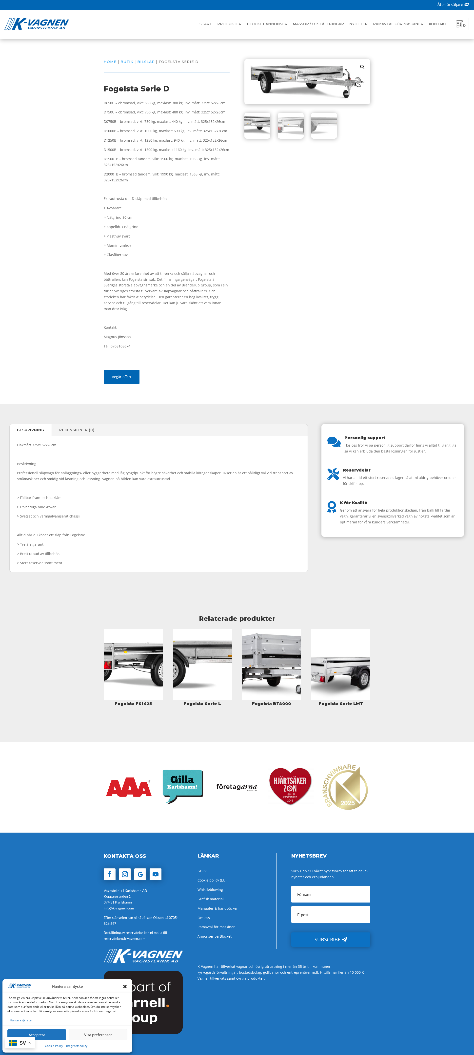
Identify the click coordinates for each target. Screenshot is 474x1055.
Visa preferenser (98, 1034)
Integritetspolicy (76, 1046)
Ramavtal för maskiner (398, 24)
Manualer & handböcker (218, 908)
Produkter (229, 24)
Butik (126, 62)
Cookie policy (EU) (212, 880)
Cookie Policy (54, 1046)
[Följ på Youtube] (155, 874)
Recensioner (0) (77, 430)
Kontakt (438, 24)
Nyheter (358, 24)
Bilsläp (146, 62)
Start (205, 24)
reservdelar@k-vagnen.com (124, 938)
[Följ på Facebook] (110, 874)
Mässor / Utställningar (318, 24)
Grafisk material (211, 899)
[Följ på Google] (140, 874)
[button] (124, 986)
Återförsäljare (450, 4)
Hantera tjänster (21, 1020)
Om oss (204, 917)
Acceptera (37, 1034)
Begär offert (121, 376)
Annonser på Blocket (215, 936)
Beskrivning (30, 430)
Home (110, 62)
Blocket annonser (267, 24)
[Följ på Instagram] (125, 874)
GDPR (202, 871)
